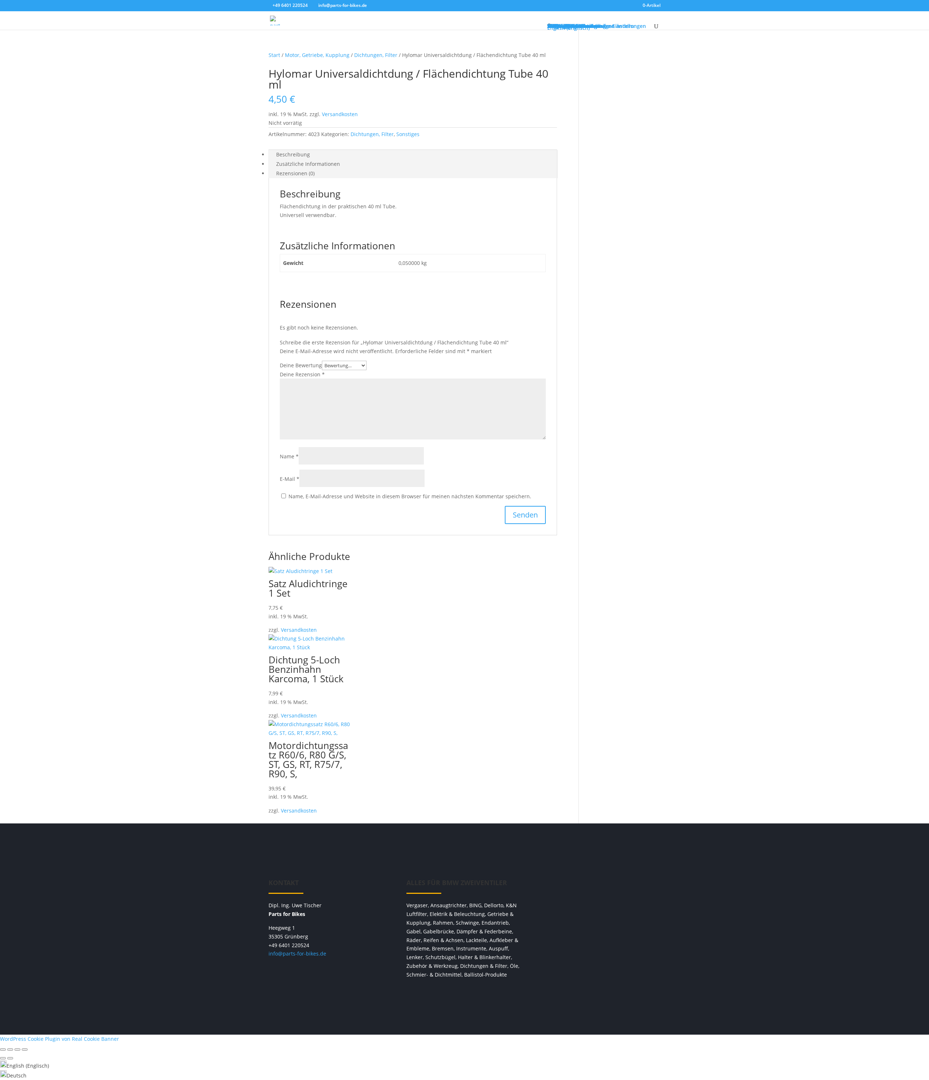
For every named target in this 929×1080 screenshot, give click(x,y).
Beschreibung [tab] (293, 154)
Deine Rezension (302, 374)
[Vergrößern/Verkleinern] (3, 1049)
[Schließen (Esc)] (25, 1049)
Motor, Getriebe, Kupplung (317, 55)
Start (274, 55)
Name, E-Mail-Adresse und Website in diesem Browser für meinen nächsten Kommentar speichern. (409, 496)
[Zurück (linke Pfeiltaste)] (3, 1058)
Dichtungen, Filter (375, 55)
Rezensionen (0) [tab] (295, 173)
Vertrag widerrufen (602, 886)
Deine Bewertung (301, 365)
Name (289, 456)
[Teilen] (17, 1049)
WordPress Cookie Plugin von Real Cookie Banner (59, 1038)
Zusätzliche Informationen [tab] (308, 163)
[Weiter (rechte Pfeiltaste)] (10, 1058)
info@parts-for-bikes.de (297, 953)
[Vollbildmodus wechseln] (10, 1049)
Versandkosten (340, 114)
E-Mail (289, 478)
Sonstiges (408, 134)
